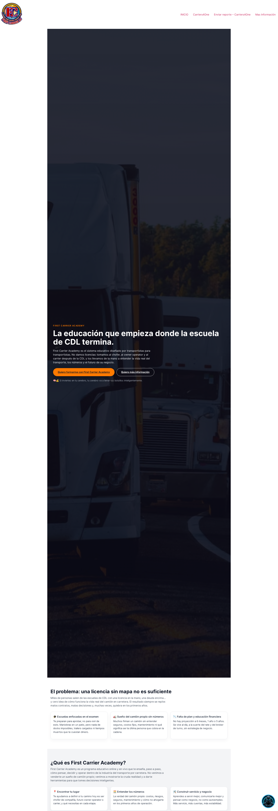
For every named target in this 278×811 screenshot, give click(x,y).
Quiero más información (135, 372)
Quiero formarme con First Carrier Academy (84, 372)
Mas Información (265, 14)
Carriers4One (201, 14)
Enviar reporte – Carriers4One (232, 14)
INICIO (184, 14)
